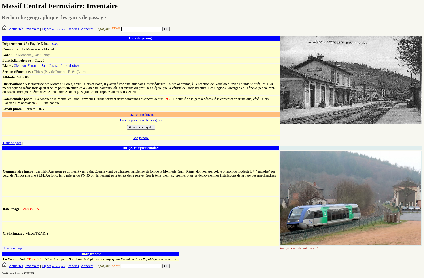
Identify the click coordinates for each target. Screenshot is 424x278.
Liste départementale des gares (141, 120)
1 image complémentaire (141, 114)
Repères (73, 29)
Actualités (16, 29)
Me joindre (141, 138)
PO (53, 29)
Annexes (87, 29)
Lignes (46, 29)
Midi (63, 29)
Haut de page (12, 143)
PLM (57, 29)
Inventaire (32, 29)
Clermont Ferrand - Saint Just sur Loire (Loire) (46, 65)
